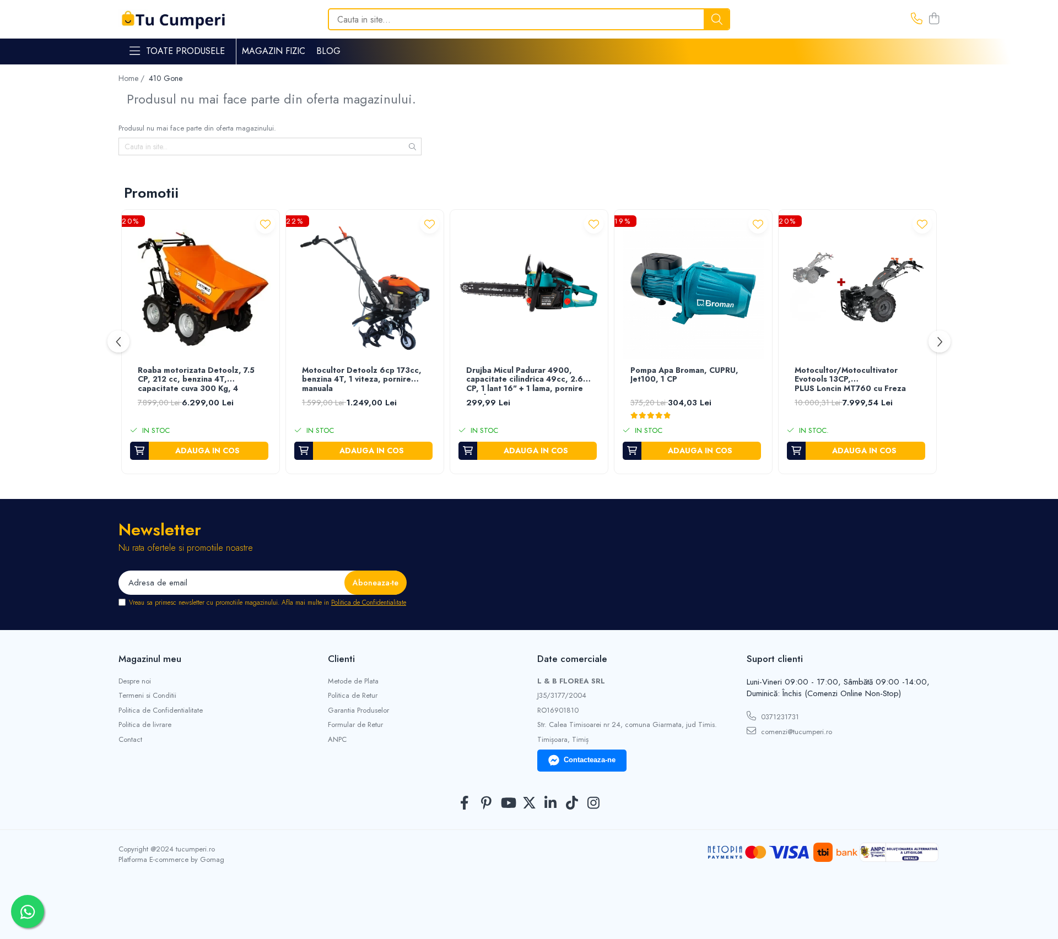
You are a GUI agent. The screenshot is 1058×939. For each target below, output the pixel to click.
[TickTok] (572, 803)
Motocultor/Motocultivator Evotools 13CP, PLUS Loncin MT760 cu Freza (850, 380)
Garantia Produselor (358, 710)
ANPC (337, 740)
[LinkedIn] (550, 803)
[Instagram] (593, 803)
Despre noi (134, 681)
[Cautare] (717, 19)
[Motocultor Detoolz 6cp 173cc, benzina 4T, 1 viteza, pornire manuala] (364, 288)
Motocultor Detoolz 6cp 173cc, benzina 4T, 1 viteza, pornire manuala (362, 380)
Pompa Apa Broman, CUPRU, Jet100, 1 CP (684, 375)
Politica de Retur (352, 696)
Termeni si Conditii (147, 696)
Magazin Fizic (273, 51)
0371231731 (779, 717)
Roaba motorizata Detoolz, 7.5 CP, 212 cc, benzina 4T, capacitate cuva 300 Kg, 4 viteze (196, 380)
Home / (132, 78)
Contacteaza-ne (590, 760)
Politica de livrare (144, 725)
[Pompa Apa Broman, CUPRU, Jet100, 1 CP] (693, 288)
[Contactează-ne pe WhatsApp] (27, 911)
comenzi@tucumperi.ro (795, 731)
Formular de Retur (355, 725)
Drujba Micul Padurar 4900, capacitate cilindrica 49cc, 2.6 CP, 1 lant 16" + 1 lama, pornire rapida (524, 380)
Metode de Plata (353, 681)
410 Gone (165, 78)
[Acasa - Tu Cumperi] (173, 19)
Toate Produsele (185, 51)
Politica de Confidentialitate (368, 602)
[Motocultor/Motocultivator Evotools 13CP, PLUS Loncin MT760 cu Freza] (857, 288)
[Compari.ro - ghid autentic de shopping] (528, 913)
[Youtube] (507, 803)
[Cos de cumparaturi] (934, 19)
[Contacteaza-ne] (916, 19)
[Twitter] (529, 803)
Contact (130, 740)
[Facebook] (464, 803)
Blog (328, 51)
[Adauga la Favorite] (265, 224)
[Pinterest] (486, 803)
